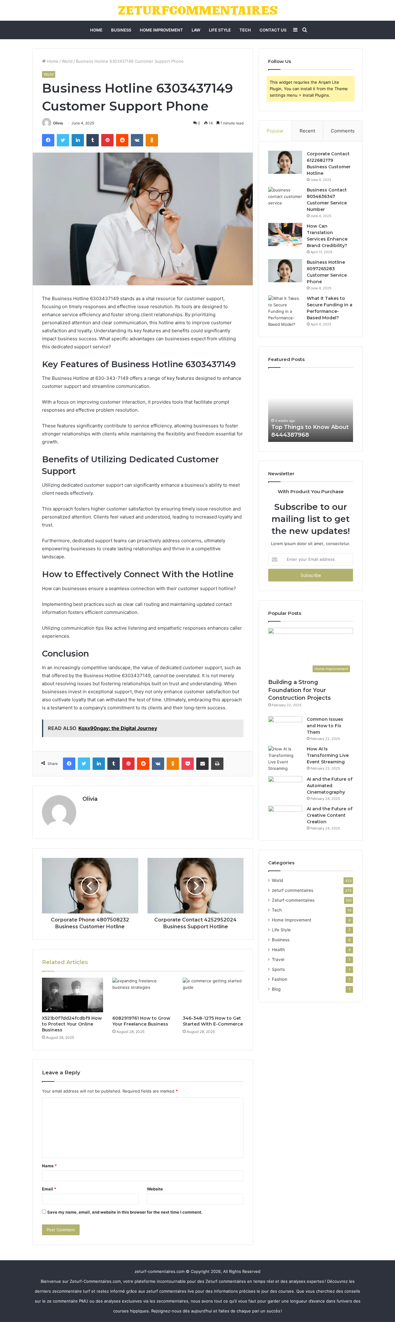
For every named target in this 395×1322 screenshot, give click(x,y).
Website (155, 1188)
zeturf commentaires (292, 890)
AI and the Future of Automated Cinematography (329, 785)
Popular (275, 131)
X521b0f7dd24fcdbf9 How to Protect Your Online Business (72, 1024)
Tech (245, 29)
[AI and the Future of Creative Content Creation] (285, 817)
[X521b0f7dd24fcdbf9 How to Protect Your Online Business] (72, 995)
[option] (310, 408)
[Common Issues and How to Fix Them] (285, 727)
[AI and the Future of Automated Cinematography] (285, 787)
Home (96, 29)
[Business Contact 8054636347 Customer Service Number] (285, 198)
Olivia (58, 123)
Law (196, 29)
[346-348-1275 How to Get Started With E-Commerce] (213, 995)
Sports (278, 969)
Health (278, 949)
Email (49, 1188)
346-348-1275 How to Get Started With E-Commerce (213, 1021)
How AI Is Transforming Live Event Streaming (328, 755)
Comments (343, 131)
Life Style (220, 29)
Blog (276, 989)
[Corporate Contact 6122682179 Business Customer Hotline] (285, 162)
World (67, 61)
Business (121, 29)
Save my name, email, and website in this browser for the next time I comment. (124, 1212)
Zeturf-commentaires (293, 900)
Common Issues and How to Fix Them (325, 725)
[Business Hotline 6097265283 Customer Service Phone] (285, 270)
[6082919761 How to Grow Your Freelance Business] (142, 995)
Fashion (279, 979)
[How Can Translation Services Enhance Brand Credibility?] (285, 234)
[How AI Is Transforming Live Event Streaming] (285, 759)
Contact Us (273, 29)
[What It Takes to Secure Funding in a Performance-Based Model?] (285, 311)
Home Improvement (161, 29)
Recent (307, 131)
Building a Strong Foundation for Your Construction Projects (299, 690)
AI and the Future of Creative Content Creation (329, 815)
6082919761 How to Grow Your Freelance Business (141, 1021)
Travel (278, 959)
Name (49, 1165)
